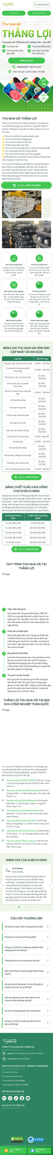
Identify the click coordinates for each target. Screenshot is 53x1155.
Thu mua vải (14, 13)
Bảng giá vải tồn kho (39, 13)
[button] (3, 885)
